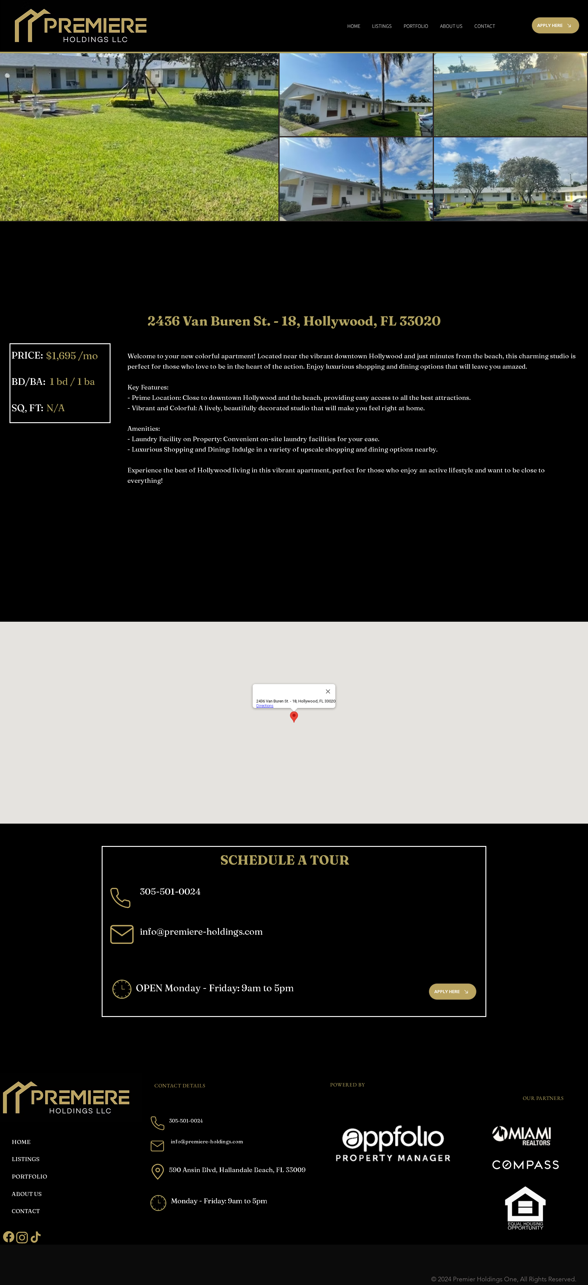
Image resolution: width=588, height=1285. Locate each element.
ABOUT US (27, 1193)
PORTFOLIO (29, 1176)
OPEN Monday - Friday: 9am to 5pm (215, 988)
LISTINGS (26, 1159)
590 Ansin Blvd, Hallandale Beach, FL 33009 (237, 1170)
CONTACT (26, 1211)
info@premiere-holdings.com (201, 931)
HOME (21, 1141)
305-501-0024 (170, 891)
